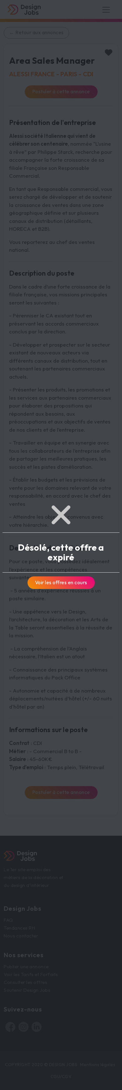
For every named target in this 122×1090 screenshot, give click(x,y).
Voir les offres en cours (61, 582)
